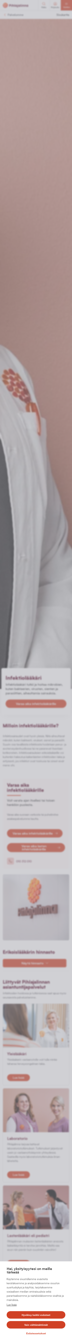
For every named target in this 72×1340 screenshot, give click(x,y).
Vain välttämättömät (36, 1324)
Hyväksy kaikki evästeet (36, 1315)
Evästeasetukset (36, 1333)
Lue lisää (12, 1304)
